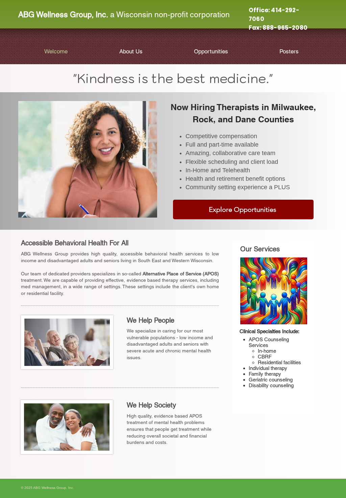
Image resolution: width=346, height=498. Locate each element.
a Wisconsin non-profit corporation (124, 14)
